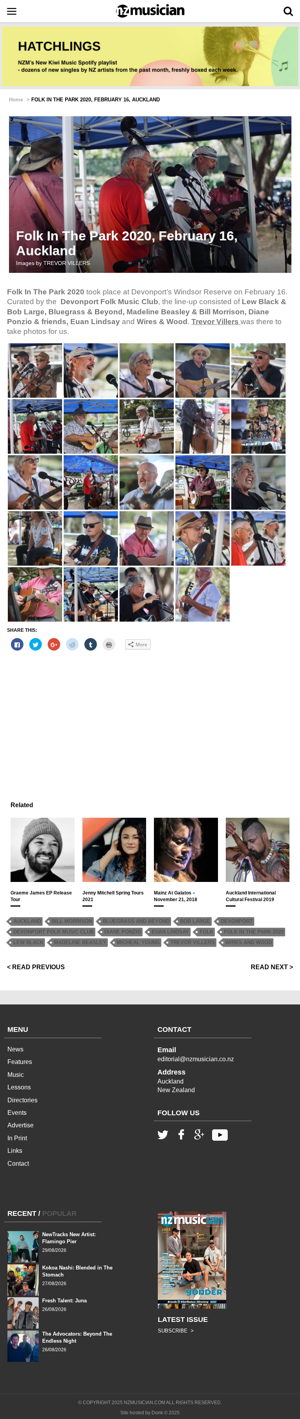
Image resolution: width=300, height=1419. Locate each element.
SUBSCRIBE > (176, 1331)
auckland (27, 921)
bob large (195, 921)
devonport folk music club (53, 932)
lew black (28, 942)
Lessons (19, 1087)
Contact (18, 1163)
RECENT (21, 1213)
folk (206, 932)
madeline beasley (80, 942)
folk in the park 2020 (254, 932)
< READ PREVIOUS (36, 967)
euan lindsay (170, 932)
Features (19, 1061)
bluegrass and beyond (136, 921)
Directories (22, 1100)
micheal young (138, 942)
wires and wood (248, 942)
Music (15, 1074)
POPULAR (59, 1213)
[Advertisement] (150, 712)
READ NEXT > (272, 967)
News (15, 1049)
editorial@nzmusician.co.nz (195, 1059)
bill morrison (72, 921)
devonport (237, 921)
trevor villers (192, 942)
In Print (17, 1138)
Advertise (20, 1125)
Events (17, 1112)
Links (14, 1150)
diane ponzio (122, 932)
